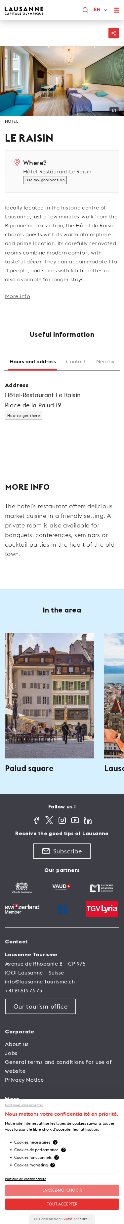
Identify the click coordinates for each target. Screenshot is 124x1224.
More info (17, 296)
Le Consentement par (62, 1219)
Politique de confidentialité (25, 1179)
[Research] (85, 10)
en (97, 9)
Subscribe (67, 851)
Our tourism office (40, 1006)
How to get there (23, 415)
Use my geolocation (44, 180)
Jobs (11, 1053)
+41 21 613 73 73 (23, 990)
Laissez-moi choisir (62, 1190)
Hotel (11, 121)
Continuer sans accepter (24, 1105)
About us (17, 1044)
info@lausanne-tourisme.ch (40, 981)
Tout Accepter (62, 1203)
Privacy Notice (24, 1079)
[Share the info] (113, 33)
